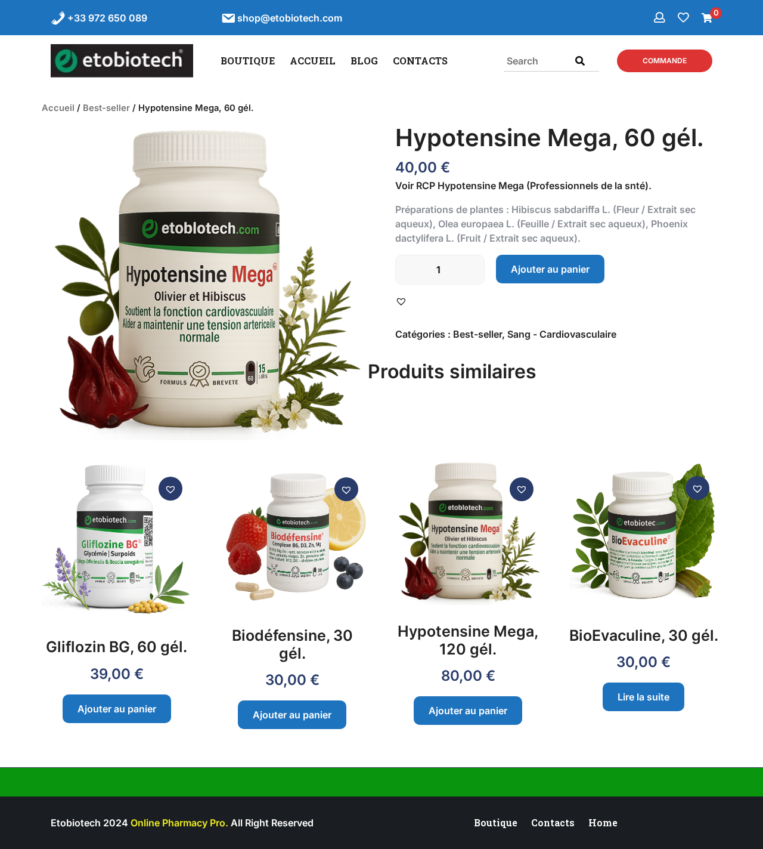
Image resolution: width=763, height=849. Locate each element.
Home (603, 822)
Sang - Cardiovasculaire (561, 334)
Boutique (248, 60)
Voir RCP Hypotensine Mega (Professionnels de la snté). (523, 186)
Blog (364, 60)
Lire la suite (643, 697)
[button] (402, 301)
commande (665, 60)
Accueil (313, 60)
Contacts (420, 60)
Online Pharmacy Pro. (179, 823)
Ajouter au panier (550, 269)
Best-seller (106, 108)
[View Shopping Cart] (707, 18)
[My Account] (661, 17)
